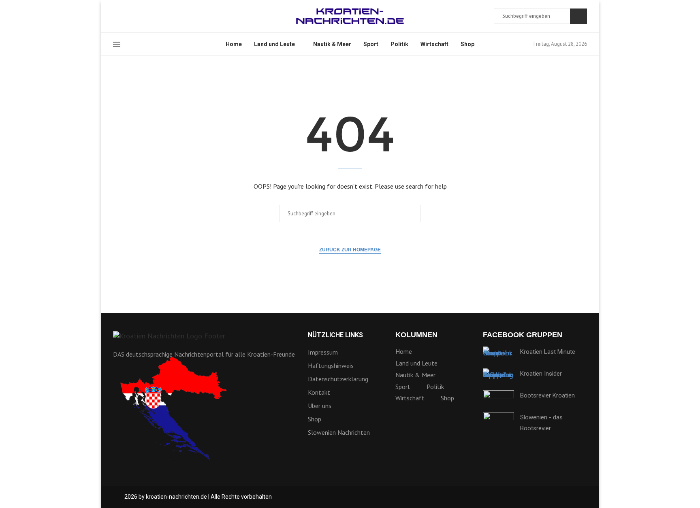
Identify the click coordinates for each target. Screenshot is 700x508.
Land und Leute (274, 44)
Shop (467, 44)
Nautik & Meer (332, 44)
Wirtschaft (434, 44)
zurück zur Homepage (350, 250)
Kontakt (319, 392)
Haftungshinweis (331, 365)
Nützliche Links (335, 335)
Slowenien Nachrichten (339, 432)
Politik (399, 44)
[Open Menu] (116, 44)
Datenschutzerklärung (338, 379)
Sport (370, 44)
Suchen (578, 16)
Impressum (323, 352)
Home (234, 44)
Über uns (319, 405)
